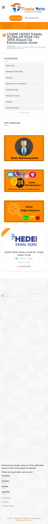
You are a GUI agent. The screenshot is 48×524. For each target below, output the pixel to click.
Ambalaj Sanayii (12, 89)
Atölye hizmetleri (12, 108)
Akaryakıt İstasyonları (14, 71)
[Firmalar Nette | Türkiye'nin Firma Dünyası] (26, 13)
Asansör (9, 102)
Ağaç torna (10, 65)
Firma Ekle (16, 18)
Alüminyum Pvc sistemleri (16, 83)
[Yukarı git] (43, 519)
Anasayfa (7, 498)
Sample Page (8, 506)
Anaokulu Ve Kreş (13, 96)
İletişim (6, 502)
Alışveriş (9, 77)
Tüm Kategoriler (24, 113)
